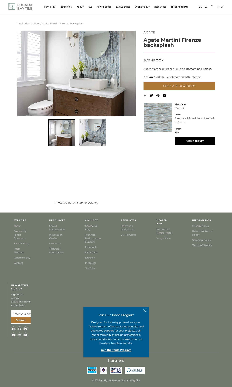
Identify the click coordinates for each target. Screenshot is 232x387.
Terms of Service (202, 245)
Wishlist (18, 262)
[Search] (206, 6)
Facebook (91, 247)
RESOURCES (160, 7)
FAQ (90, 7)
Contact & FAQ (91, 227)
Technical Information (56, 250)
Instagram (91, 252)
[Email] (166, 95)
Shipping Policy (201, 240)
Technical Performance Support (93, 238)
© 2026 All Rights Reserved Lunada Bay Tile (116, 380)
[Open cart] (212, 6)
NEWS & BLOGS (104, 7)
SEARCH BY (49, 7)
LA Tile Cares (128, 234)
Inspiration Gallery (28, 23)
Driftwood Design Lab (127, 227)
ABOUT (80, 7)
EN (222, 6)
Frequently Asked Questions (20, 235)
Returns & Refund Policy (202, 233)
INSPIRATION (66, 7)
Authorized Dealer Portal (164, 231)
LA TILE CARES (123, 7)
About (17, 225)
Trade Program (179, 7)
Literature (55, 243)
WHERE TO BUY (142, 7)
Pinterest (90, 262)
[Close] (144, 310)
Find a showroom (179, 85)
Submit (21, 320)
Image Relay (163, 238)
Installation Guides (56, 236)
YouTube (90, 268)
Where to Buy (22, 257)
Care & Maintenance (57, 227)
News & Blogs (22, 243)
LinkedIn (90, 257)
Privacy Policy (200, 225)
